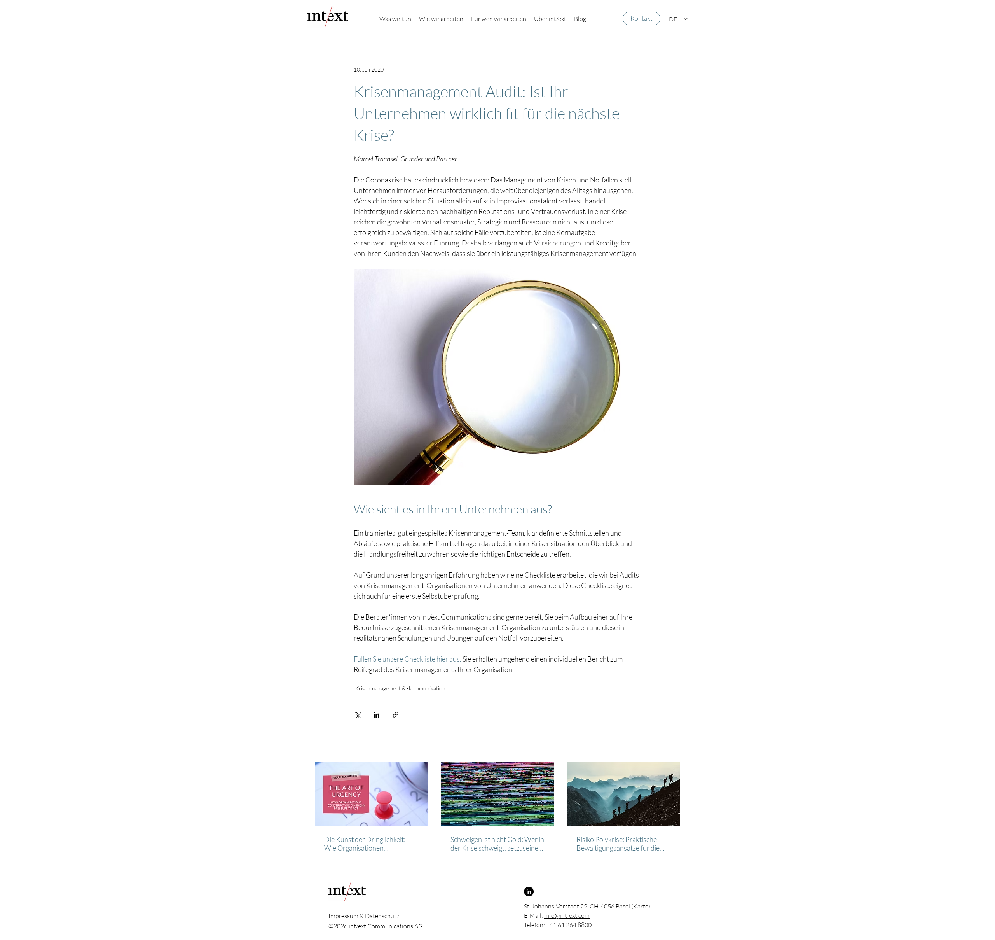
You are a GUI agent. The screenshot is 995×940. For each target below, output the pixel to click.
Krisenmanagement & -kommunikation (400, 688)
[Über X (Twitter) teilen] (357, 714)
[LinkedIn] (529, 891)
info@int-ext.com (567, 915)
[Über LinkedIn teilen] (376, 714)
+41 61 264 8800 (569, 925)
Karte (640, 906)
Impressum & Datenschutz (363, 916)
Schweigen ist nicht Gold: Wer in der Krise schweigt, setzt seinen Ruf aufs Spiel (497, 843)
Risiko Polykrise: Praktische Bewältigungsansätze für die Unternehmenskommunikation (621, 843)
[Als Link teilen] (395, 714)
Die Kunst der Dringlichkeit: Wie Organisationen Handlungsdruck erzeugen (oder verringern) (364, 843)
